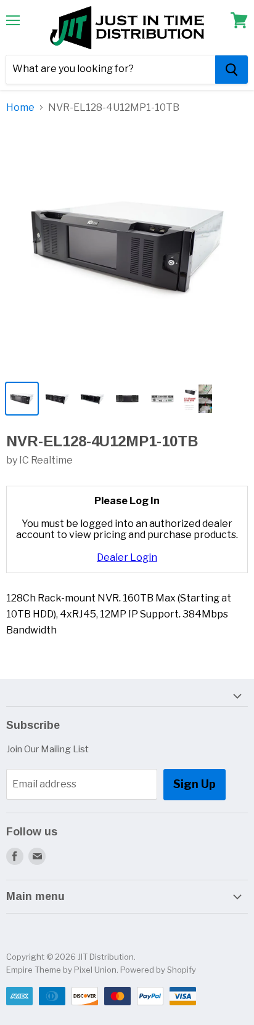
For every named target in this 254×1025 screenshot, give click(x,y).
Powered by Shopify (158, 970)
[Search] (231, 69)
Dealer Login (127, 557)
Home (20, 107)
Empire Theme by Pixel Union (61, 970)
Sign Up (194, 784)
